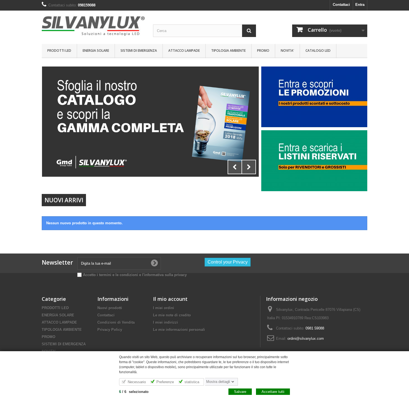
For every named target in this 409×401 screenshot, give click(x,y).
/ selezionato (134, 392)
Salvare (240, 392)
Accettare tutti (273, 392)
